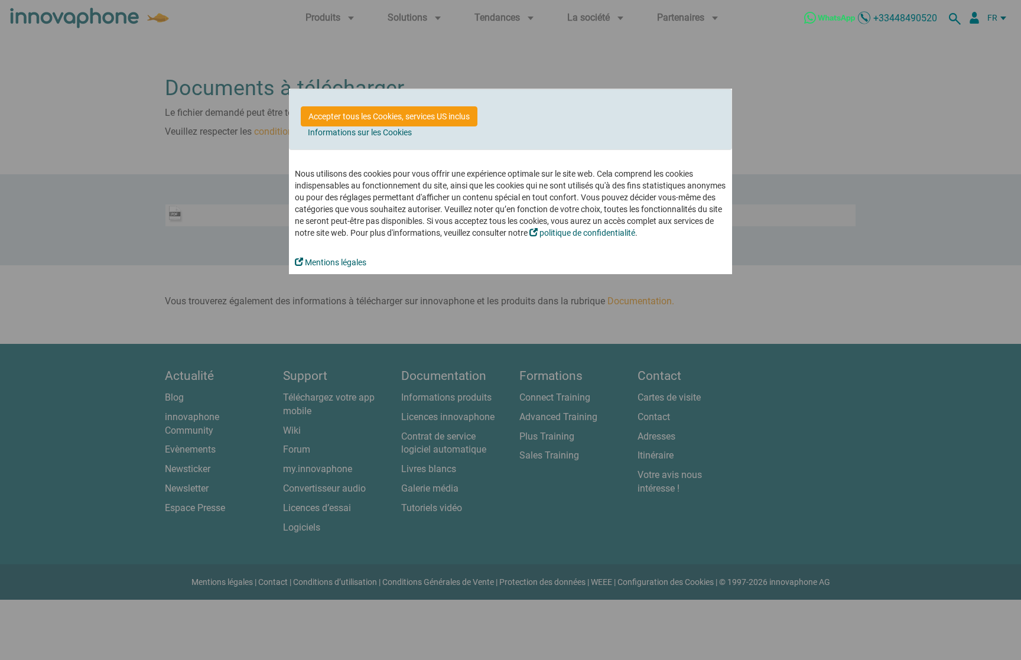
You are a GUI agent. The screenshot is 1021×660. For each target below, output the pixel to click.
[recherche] (956, 18)
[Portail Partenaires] (974, 18)
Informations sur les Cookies (360, 132)
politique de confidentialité (586, 233)
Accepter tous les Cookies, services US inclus (389, 116)
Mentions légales (334, 262)
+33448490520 (905, 18)
